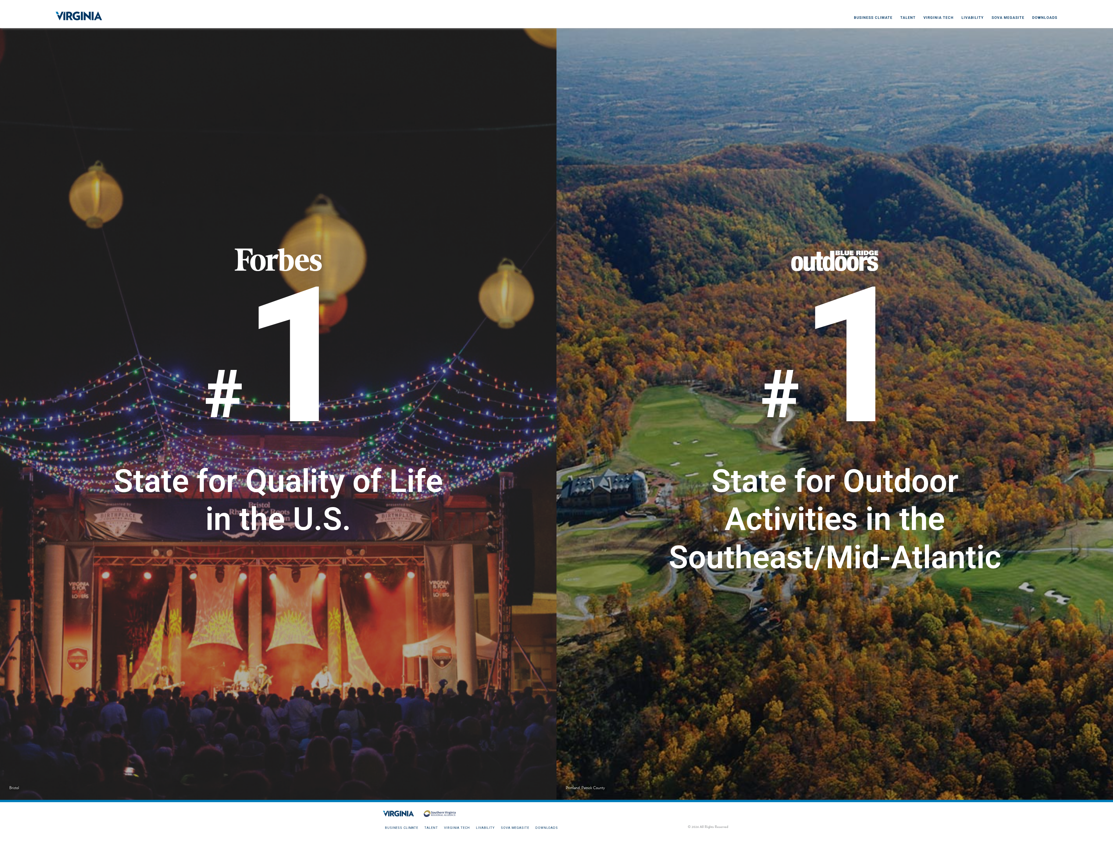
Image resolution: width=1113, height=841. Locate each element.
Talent (908, 17)
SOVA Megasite (1008, 17)
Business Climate (873, 17)
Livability (972, 17)
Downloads (1044, 17)
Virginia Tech (938, 17)
